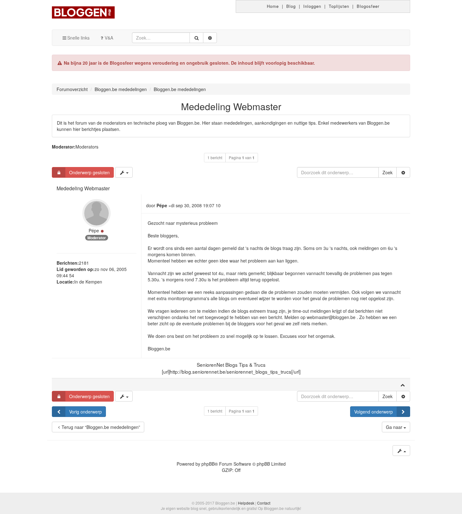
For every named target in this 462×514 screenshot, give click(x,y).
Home (273, 6)
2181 (84, 263)
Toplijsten (339, 6)
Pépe (94, 230)
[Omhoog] (402, 384)
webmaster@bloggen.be (331, 317)
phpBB (208, 464)
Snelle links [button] (78, 38)
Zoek (387, 172)
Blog (291, 6)
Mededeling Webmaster (231, 106)
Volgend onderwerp (373, 411)
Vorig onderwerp (85, 411)
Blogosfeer (368, 6)
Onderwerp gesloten (89, 172)
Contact (263, 503)
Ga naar (395, 427)
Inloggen (312, 6)
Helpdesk (246, 503)
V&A (109, 38)
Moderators (86, 146)
